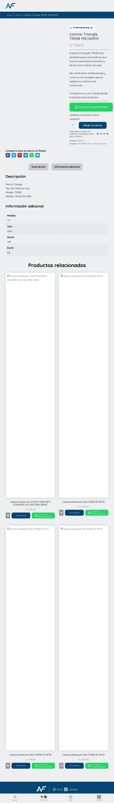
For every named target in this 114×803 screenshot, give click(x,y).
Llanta (89, 143)
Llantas (18, 15)
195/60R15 (82, 143)
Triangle (102, 143)
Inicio (9, 15)
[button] (8, 515)
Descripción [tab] (38, 166)
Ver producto (21, 515)
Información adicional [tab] (67, 166)
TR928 (96, 143)
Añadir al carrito (92, 125)
